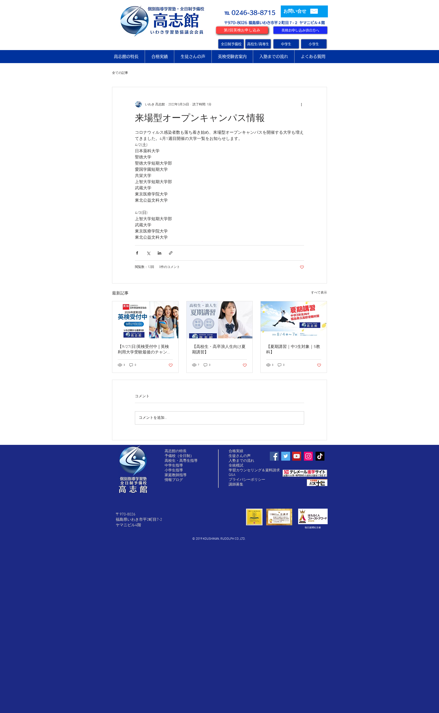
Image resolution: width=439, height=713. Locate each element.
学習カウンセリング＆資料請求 (254, 470)
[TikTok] (320, 456)
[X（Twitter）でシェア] (148, 253)
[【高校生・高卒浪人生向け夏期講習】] (220, 319)
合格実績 (236, 451)
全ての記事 (120, 73)
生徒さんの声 (240, 456)
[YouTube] (296, 456)
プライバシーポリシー (247, 480)
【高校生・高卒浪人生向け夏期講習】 (219, 349)
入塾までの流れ (241, 461)
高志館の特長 (176, 451)
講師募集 (236, 484)
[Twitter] (285, 456)
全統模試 (236, 465)
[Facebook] (274, 456)
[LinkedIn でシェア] (159, 253)
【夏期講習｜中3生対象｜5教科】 (293, 349)
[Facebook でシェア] (137, 253)
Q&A (232, 475)
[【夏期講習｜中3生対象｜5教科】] (294, 319)
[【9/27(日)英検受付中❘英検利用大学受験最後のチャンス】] (145, 319)
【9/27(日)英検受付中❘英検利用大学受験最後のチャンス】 (143, 349)
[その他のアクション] (301, 104)
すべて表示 (319, 293)
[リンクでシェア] (171, 253)
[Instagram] (308, 456)
